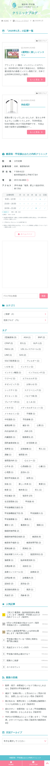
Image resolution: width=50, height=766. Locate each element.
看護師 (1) (25, 525)
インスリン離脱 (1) (13, 372)
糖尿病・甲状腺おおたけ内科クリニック (25, 758)
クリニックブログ (22, 21)
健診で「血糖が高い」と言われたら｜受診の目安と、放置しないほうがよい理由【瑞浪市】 (25, 694)
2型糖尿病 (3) (10, 337)
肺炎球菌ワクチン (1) (14, 554)
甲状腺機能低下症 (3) (14, 513)
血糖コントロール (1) (14, 572)
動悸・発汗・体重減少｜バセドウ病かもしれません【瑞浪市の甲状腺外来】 (25, 687)
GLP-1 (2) (37, 343)
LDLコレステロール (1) (31, 349)
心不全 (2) (9, 466)
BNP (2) (41, 337)
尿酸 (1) (8, 454)
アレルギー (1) (33, 361)
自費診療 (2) (10, 566)
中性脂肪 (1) (10, 419)
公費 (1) (40, 425)
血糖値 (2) (34, 572)
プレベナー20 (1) (12, 402)
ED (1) (23, 343)
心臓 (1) (42, 466)
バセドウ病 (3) (31, 396)
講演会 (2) (25, 583)
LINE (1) (8, 355)
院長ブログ (42, 41)
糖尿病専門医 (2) (33, 542)
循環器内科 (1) (11, 460)
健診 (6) (26, 425)
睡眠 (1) (40, 525)
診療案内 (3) (28, 578)
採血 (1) (8, 484)
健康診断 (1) (10, 425)
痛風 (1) (28, 519)
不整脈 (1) (30, 413)
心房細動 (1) (26, 466)
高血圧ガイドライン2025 (27, 647)
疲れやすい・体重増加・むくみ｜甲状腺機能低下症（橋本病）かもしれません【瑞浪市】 (25, 710)
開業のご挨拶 (27, 660)
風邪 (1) (29, 589)
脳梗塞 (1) (9, 560)
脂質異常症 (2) (36, 554)
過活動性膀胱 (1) (12, 589)
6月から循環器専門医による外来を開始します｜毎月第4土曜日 (27, 632)
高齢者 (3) (25, 595)
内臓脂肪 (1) (10, 437)
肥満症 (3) (27, 548)
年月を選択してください (14, 741)
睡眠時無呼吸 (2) (12, 531)
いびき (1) (9, 367)
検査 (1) (8, 490)
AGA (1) (27, 337)
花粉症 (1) (27, 566)
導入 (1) (42, 449)
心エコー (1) (30, 460)
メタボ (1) (9, 408)
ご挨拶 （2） (9, 314)
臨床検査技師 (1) (28, 560)
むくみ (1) (31, 402)
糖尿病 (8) (36, 537)
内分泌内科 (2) (11, 431)
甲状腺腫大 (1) (36, 513)
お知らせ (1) (31, 384)
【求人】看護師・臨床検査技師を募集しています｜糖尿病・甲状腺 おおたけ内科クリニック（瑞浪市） (27, 614)
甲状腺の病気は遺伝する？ (27, 654)
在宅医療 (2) (31, 443)
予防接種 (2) (28, 419)
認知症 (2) (9, 583)
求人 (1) (38, 490)
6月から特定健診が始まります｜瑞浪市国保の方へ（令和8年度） (27, 624)
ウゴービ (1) (10, 378)
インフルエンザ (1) (36, 372)
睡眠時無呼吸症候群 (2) (15, 537)
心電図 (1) (9, 472)
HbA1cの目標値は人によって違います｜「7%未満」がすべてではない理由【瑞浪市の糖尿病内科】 (26, 720)
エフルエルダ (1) (30, 378)
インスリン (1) (27, 367)
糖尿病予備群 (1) (12, 542)
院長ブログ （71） (12, 320)
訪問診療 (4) (10, 578)
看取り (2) (9, 525)
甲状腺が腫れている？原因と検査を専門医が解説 (27, 640)
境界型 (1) (9, 449)
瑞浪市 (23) (27, 496)
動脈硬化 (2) (28, 437)
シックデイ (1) (11, 390)
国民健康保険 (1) (12, 443)
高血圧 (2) (9, 595)
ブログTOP (33, 765)
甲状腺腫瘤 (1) (11, 519)
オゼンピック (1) (12, 384)
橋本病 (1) (23, 490)
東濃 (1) (42, 484)
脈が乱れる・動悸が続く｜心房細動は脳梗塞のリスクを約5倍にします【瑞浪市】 (25, 702)
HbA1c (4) (9, 349)
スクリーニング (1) (33, 390)
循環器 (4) (23, 454)
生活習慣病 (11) (11, 501)
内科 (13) (28, 431)
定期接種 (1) (26, 449)
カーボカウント (27, 667)
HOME (6, 21)
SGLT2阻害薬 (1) (12, 361)
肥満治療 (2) (10, 548)
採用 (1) (29, 478)
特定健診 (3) (10, 496)
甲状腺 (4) (29, 501)
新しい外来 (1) (25, 484)
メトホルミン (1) (12, 413)
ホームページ (26, 234)
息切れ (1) (25, 472)
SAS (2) (22, 355)
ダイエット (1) (11, 396)
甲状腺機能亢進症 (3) (14, 507)
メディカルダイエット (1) (32, 408)
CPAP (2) (9, 343)
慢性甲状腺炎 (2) (12, 478)
